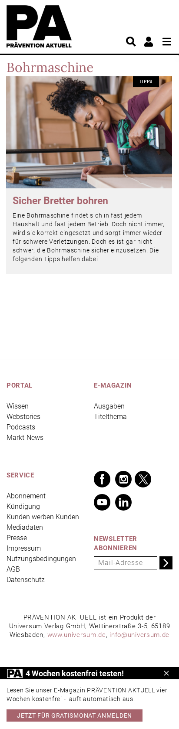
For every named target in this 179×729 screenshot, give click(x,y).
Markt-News (25, 437)
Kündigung (23, 506)
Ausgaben (109, 406)
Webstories (23, 416)
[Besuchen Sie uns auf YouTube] (102, 502)
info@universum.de (139, 635)
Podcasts (21, 427)
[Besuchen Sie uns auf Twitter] (143, 479)
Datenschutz (26, 580)
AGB (13, 569)
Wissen (18, 406)
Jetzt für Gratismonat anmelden (74, 715)
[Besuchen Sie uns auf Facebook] (102, 479)
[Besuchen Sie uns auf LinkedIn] (123, 502)
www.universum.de (76, 635)
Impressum (24, 548)
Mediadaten (25, 527)
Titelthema (110, 416)
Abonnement (26, 496)
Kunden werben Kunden (43, 517)
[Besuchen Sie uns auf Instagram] (123, 479)
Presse (17, 538)
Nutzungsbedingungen (41, 559)
